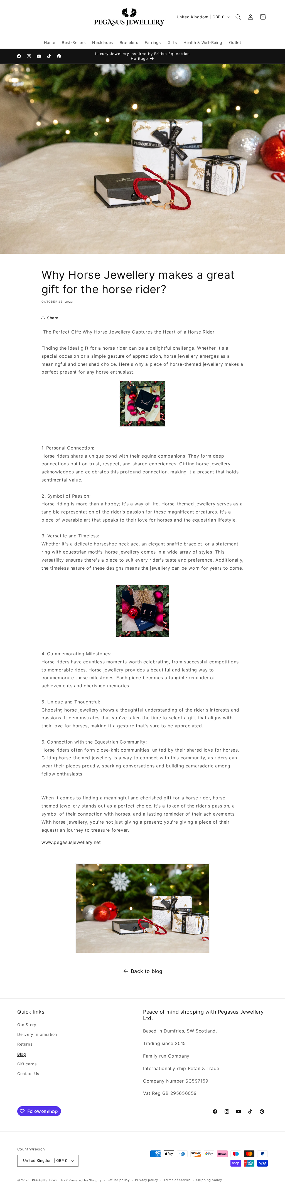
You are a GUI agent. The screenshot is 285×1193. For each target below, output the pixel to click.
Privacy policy (146, 1180)
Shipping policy (209, 1180)
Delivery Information (37, 1034)
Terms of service (177, 1180)
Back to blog (147, 971)
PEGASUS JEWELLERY (50, 1180)
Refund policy (118, 1180)
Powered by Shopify (85, 1180)
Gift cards (27, 1063)
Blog (21, 1054)
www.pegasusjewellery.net (71, 842)
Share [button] (52, 317)
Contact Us (28, 1073)
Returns (24, 1044)
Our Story (26, 1024)
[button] (238, 17)
